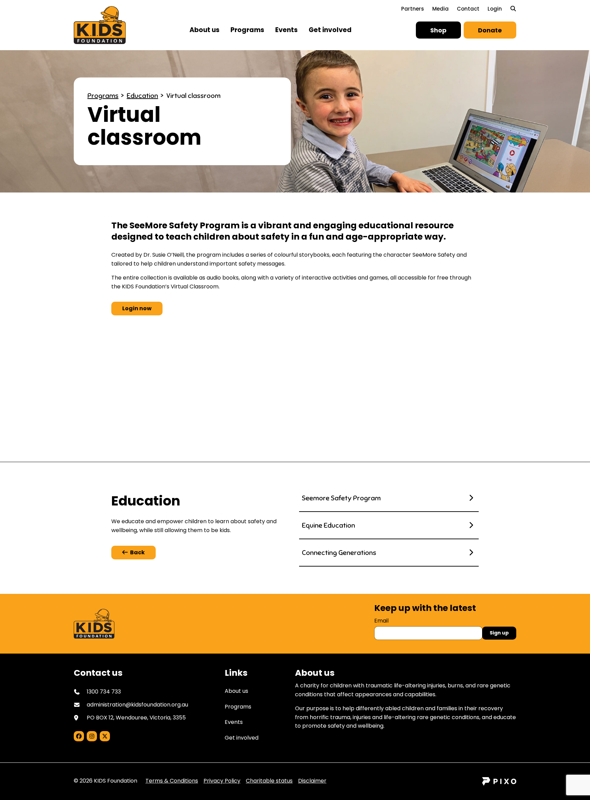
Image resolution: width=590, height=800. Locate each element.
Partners (412, 8)
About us (204, 29)
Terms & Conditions (171, 781)
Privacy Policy (221, 781)
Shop (438, 30)
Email (381, 621)
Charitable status (269, 781)
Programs (247, 29)
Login (495, 8)
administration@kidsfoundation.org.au (137, 705)
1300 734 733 (247, 410)
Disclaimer (312, 781)
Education (142, 95)
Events (286, 29)
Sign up (499, 632)
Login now (137, 308)
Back (137, 552)
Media (440, 8)
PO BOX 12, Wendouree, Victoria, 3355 (136, 718)
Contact (468, 8)
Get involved (330, 29)
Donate (490, 30)
